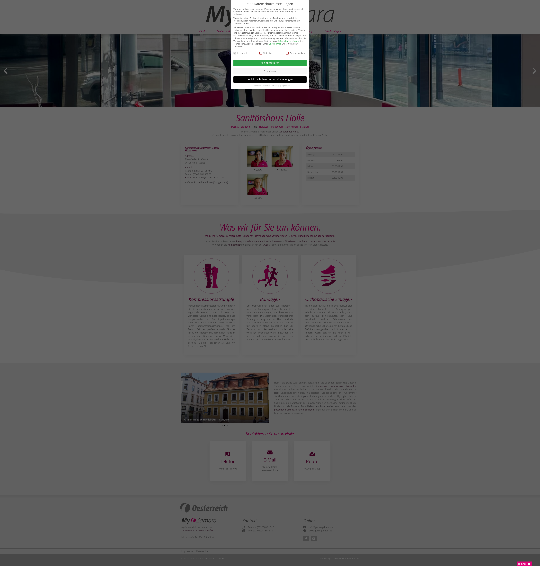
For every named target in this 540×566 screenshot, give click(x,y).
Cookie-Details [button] (256, 86)
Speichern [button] (270, 71)
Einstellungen (275, 43)
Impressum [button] (286, 86)
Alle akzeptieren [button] (270, 62)
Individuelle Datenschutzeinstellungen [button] (270, 79)
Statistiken (268, 53)
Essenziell (242, 53)
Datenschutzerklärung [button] (271, 86)
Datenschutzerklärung (288, 41)
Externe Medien (297, 53)
